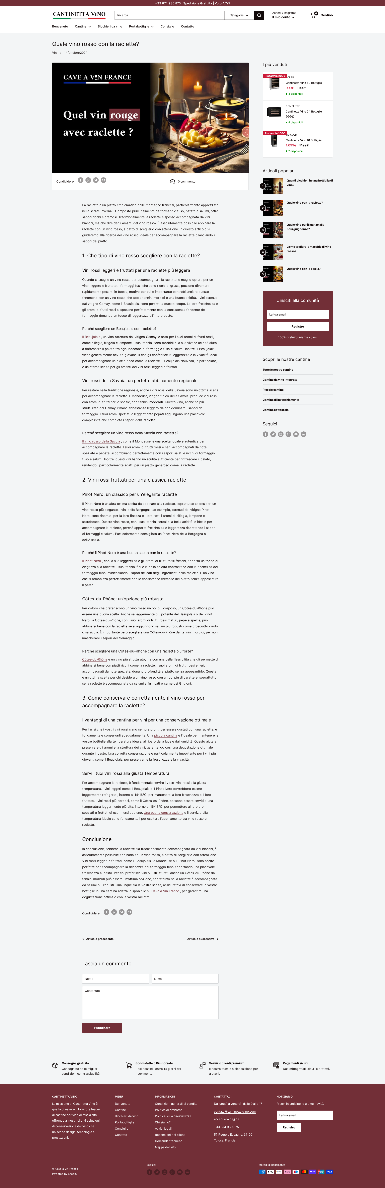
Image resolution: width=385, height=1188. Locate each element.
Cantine (80, 26)
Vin (54, 53)
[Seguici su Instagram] (281, 434)
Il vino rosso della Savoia (101, 441)
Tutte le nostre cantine (278, 369)
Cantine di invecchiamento (281, 399)
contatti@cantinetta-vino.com (235, 1111)
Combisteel (293, 106)
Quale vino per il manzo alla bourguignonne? (305, 227)
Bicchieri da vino (110, 26)
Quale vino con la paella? (304, 268)
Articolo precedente (99, 938)
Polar (290, 77)
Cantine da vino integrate (280, 379)
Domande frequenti (168, 1141)
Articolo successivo (201, 938)
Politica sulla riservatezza (173, 1116)
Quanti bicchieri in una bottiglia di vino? (310, 183)
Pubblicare (102, 1028)
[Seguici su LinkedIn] (303, 434)
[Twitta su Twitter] (96, 180)
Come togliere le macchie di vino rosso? (309, 249)
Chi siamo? (163, 1122)
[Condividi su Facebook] (80, 180)
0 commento (187, 181)
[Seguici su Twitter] (273, 434)
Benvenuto (60, 26)
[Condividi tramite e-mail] (103, 180)
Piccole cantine (273, 389)
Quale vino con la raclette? (305, 202)
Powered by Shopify (64, 1173)
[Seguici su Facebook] (265, 434)
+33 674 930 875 (226, 1127)
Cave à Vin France (165, 891)
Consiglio (167, 26)
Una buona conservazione (163, 813)
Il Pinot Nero (91, 561)
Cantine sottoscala (276, 409)
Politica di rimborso (168, 1110)
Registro (298, 326)
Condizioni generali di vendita (176, 1104)
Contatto (187, 26)
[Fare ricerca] (259, 15)
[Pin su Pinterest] (88, 180)
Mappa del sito (165, 1147)
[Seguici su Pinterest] (288, 434)
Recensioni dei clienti (170, 1135)
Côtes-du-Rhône (94, 659)
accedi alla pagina (226, 1119)
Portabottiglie (139, 26)
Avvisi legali (163, 1128)
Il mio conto (281, 17)
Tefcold (291, 134)
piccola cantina (165, 735)
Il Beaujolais (91, 337)
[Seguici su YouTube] (296, 434)
